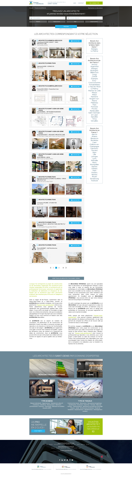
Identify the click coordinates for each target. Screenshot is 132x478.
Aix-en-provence (57, 444)
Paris (44, 444)
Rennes (87, 444)
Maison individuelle (35, 403)
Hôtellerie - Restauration (47, 405)
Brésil (80, 448)
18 (63, 268)
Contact (81, 3)
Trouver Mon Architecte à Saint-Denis (37, 469)
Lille (72, 444)
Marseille (51, 444)
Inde (72, 448)
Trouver (66, 26)
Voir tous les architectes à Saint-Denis (66, 278)
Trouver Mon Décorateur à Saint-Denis (62, 469)
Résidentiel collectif (57, 403)
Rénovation (83, 403)
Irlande (68, 448)
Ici (93, 431)
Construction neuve (73, 403)
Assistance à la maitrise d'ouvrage (93, 406)
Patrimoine (48, 406)
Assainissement (79, 409)
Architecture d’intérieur (87, 408)
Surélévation (72, 405)
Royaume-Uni (63, 448)
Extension (80, 405)
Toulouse (63, 444)
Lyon (47, 444)
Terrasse (92, 405)
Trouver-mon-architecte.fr (45, 305)
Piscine (73, 408)
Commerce (36, 405)
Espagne (57, 448)
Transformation (77, 406)
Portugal (75, 448)
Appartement (46, 403)
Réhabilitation (88, 409)
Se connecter (94, 3)
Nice (75, 444)
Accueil (31, 8)
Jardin (77, 408)
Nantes (78, 444)
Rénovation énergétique (95, 403)
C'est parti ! (38, 431)
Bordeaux (68, 444)
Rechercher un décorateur (95, 8)
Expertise (86, 405)
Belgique (53, 448)
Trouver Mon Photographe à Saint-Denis (86, 469)
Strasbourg (83, 444)
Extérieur (41, 406)
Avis (74, 3)
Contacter (76, 41)
